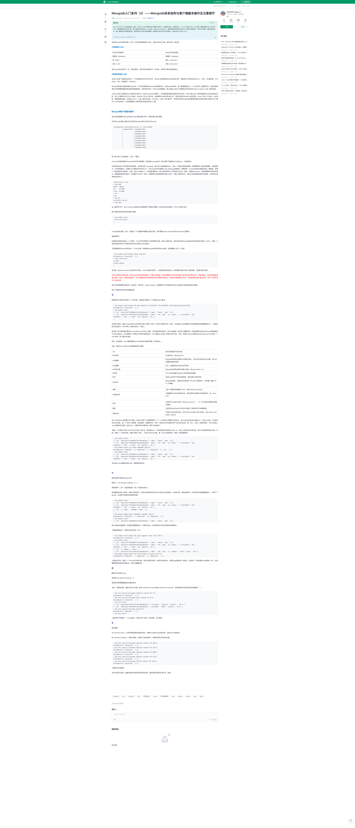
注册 (248, 6)
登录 (243, 6)
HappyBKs (230, 12)
